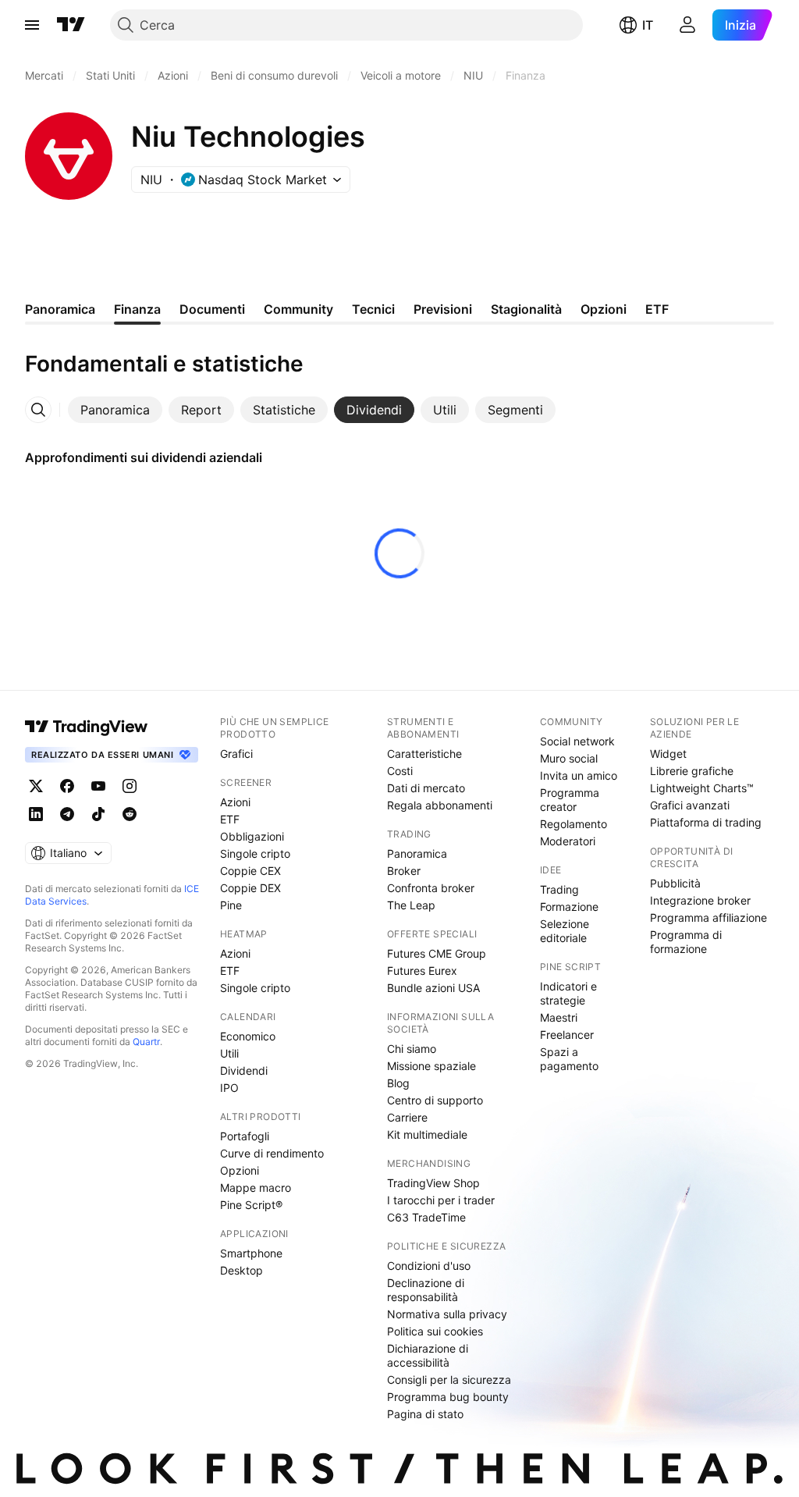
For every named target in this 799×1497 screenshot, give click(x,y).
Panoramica (417, 853)
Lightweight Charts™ (702, 788)
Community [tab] (298, 309)
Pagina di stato (425, 1414)
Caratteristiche (424, 753)
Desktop (241, 1270)
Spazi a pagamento (569, 1058)
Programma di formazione (686, 941)
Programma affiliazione (708, 917)
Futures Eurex (422, 970)
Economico (247, 1036)
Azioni (235, 802)
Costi (400, 770)
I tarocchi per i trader (441, 1200)
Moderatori (567, 841)
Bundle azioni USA (433, 987)
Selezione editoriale (564, 930)
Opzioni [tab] (604, 309)
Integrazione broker (700, 900)
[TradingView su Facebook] (67, 786)
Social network (577, 741)
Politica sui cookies (435, 1331)
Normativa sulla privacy (447, 1314)
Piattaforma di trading (706, 822)
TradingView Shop (433, 1182)
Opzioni (239, 1170)
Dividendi (244, 1070)
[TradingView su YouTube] (98, 786)
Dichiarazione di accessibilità (427, 1355)
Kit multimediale (427, 1134)
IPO (229, 1087)
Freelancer (567, 1034)
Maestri (558, 1017)
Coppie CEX (250, 870)
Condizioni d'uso (429, 1265)
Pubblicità (675, 883)
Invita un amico (578, 775)
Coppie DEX (250, 887)
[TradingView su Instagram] (129, 786)
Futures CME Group (436, 953)
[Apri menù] (32, 25)
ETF (230, 819)
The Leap (411, 905)
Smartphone (251, 1253)
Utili (229, 1053)
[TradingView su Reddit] (129, 814)
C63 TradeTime (426, 1217)
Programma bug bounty (448, 1396)
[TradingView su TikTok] (98, 814)
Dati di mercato (426, 788)
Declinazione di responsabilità (425, 1289)
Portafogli (244, 1136)
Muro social (569, 758)
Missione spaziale (431, 1065)
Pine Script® (251, 1204)
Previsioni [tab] (443, 309)
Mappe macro (255, 1187)
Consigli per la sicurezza (449, 1379)
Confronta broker (430, 887)
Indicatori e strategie (568, 993)
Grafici (236, 753)
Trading (559, 889)
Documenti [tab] (212, 309)
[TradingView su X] (36, 786)
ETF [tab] (657, 309)
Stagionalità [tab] (526, 309)
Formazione (569, 906)
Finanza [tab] (137, 309)
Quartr (146, 1041)
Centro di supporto (435, 1100)
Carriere (407, 1117)
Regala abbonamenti (439, 805)
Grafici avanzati (690, 805)
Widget (668, 753)
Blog (398, 1083)
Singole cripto (255, 853)
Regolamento (573, 823)
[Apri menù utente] (687, 25)
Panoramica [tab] (60, 309)
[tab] (115, 409)
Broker (404, 870)
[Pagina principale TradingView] (71, 25)
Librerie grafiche (691, 770)
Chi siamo (411, 1048)
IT (647, 25)
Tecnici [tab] (373, 309)
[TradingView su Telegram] (67, 814)
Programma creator (569, 799)
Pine (231, 905)
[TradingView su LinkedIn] (36, 814)
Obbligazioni (252, 836)
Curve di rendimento (272, 1153)
